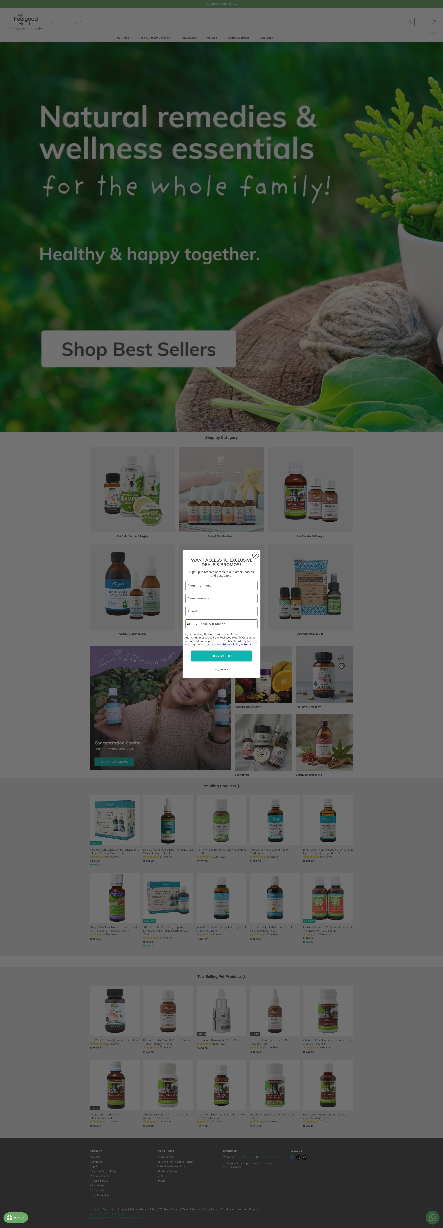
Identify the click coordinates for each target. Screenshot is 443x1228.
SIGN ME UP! (221, 656)
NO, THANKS (221, 669)
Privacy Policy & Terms (237, 644)
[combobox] (192, 624)
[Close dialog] (255, 555)
